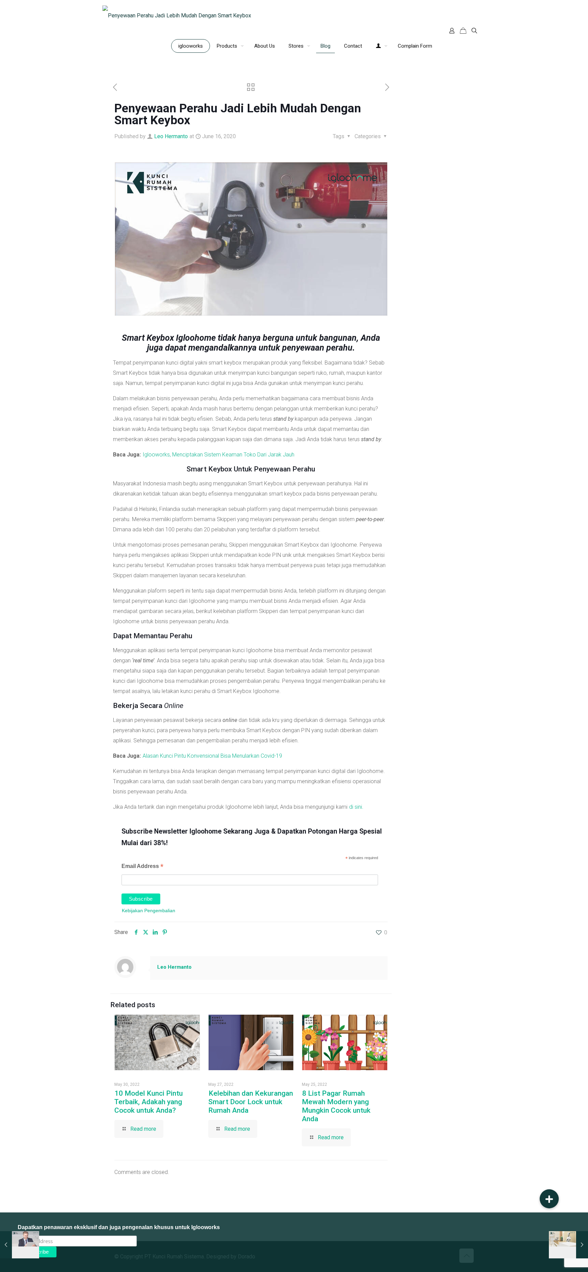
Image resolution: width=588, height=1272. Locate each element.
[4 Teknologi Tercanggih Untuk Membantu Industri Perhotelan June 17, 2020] (568, 1244)
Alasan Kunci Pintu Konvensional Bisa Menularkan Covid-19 (212, 756)
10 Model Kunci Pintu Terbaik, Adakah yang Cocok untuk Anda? (148, 1101)
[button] (549, 1198)
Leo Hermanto (171, 136)
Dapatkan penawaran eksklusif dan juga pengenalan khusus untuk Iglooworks (119, 1227)
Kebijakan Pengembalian (148, 910)
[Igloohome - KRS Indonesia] (176, 15)
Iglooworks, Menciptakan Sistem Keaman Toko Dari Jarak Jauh (218, 454)
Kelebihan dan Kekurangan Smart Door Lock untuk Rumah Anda (250, 1101)
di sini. (356, 807)
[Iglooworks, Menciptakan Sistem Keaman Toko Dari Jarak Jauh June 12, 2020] (19, 1244)
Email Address (142, 866)
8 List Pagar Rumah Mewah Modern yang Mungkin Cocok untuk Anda (336, 1106)
